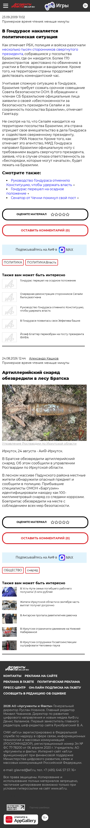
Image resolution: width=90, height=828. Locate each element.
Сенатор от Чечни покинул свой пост (43, 198)
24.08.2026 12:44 (14, 358)
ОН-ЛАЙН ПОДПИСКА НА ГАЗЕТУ (55, 687)
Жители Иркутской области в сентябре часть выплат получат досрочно (49, 603)
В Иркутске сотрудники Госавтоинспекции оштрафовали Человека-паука (48, 644)
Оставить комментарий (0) (45, 230)
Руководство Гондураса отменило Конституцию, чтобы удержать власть (39, 182)
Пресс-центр (14, 687)
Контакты (12, 676)
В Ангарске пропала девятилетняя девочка (48, 615)
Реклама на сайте (41, 676)
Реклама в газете (18, 682)
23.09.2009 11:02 (13, 17)
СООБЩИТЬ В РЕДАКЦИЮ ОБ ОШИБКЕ (34, 693)
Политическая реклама (58, 682)
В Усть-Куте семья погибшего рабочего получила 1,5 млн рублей (46, 590)
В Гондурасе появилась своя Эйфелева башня (50, 320)
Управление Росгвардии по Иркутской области (39, 443)
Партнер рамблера (39, 807)
